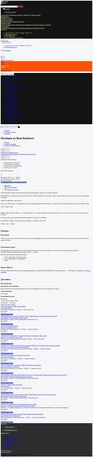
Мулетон (10, 118)
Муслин (6, 94)
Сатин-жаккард (13, 89)
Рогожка (10, 120)
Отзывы (6, 130)
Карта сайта (20, 21)
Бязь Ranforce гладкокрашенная (14, 79)
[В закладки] (7, 150)
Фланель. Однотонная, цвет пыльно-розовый (15, 347)
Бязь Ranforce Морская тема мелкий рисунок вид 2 (16, 376)
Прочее (6, 113)
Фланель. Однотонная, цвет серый (11, 337)
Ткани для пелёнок (10, 110)
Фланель (10, 117)
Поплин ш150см (13, 97)
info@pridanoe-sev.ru (10, 34)
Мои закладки (8, 447)
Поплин (6, 95)
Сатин (6, 84)
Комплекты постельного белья (13, 112)
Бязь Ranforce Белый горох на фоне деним (14, 396)
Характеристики (11, 187)
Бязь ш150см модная (14, 102)
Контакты (4, 21)
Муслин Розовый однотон (9, 327)
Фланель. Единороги (7, 357)
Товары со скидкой (45, 25)
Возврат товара (12, 21)
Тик (9, 121)
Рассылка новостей (38, 28)
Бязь (5, 100)
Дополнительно (6, 23)
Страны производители (8, 25)
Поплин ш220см (13, 99)
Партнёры (35, 25)
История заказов (14, 28)
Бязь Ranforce (8, 81)
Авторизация (5, 26)
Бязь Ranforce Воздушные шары (10, 416)
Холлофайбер (12, 123)
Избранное (26, 28)
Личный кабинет (9, 444)
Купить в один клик (20, 182)
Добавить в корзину (7, 314)
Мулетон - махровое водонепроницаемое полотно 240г (18, 406)
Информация (5, 17)
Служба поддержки (7, 20)
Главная (6, 142)
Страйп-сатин (12, 90)
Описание (7, 185)
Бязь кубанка (12, 105)
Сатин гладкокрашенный (16, 86)
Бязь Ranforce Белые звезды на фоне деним (14, 318)
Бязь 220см (11, 104)
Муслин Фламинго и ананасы (10, 367)
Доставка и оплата (10, 12)
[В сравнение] (3, 150)
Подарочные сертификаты (24, 25)
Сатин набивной (13, 87)
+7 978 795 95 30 (9, 36)
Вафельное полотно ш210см (13, 77)
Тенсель (6, 82)
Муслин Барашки (6, 308)
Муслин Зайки (5, 386)
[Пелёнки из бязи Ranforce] (9, 152)
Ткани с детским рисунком (12, 108)
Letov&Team (13, 455)
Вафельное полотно (14, 115)
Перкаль (7, 107)
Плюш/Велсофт (9, 92)
